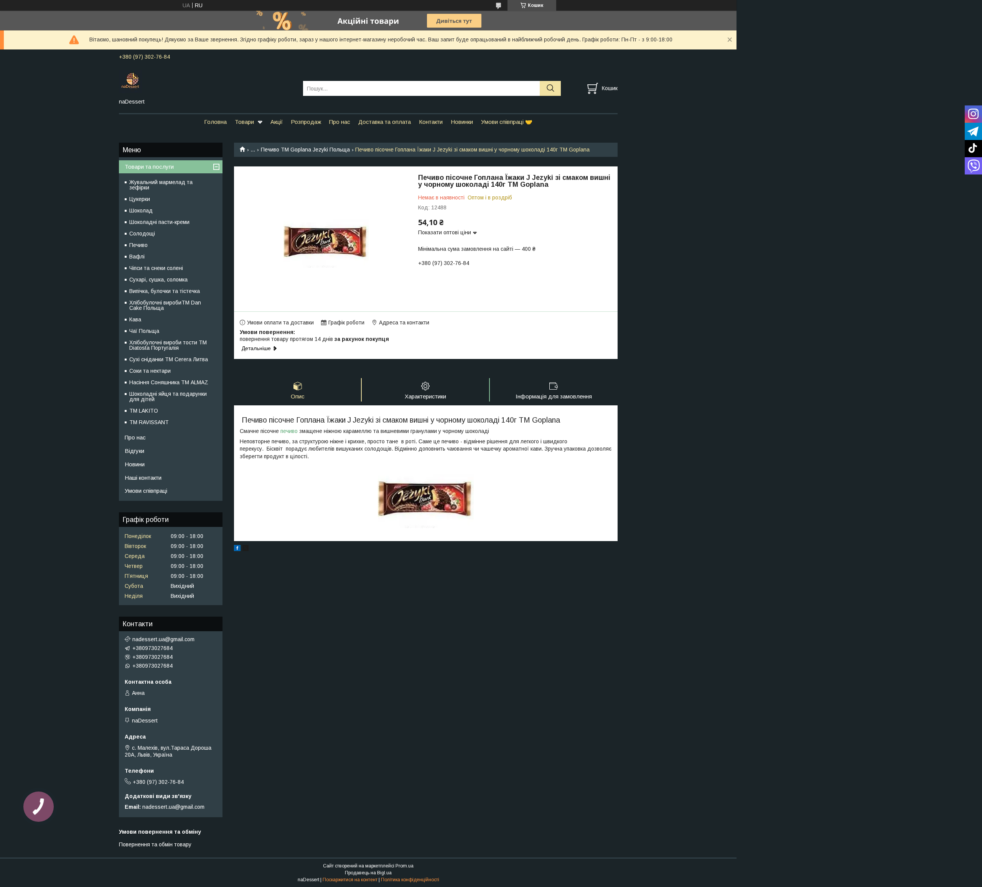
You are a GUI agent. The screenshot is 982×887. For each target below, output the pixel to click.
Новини (135, 464)
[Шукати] (550, 88)
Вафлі (137, 256)
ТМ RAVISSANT (149, 422)
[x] (245, 549)
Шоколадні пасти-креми (159, 222)
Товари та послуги (149, 166)
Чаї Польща (144, 331)
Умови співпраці (146, 490)
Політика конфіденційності (410, 879)
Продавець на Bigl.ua (368, 872)
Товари (244, 121)
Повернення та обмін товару (155, 844)
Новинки (462, 121)
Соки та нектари (150, 371)
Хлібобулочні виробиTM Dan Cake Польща (165, 305)
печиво (289, 431)
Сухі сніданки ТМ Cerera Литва (168, 359)
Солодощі (142, 233)
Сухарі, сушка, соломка (158, 279)
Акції (276, 121)
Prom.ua (404, 866)
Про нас (339, 121)
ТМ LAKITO (143, 411)
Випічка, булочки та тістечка (164, 291)
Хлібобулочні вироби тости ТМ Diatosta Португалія (168, 345)
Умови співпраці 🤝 (506, 121)
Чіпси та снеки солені (156, 268)
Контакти (431, 121)
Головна (215, 121)
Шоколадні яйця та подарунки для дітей (168, 396)
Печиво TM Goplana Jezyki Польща (305, 149)
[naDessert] (206, 81)
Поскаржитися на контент (350, 879)
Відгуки (134, 451)
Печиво (138, 245)
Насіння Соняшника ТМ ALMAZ (168, 382)
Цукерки (139, 199)
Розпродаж (306, 121)
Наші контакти (143, 477)
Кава (135, 319)
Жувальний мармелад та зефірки (161, 185)
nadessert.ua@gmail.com (163, 639)
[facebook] (237, 549)
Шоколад (141, 210)
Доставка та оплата (384, 121)
